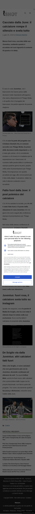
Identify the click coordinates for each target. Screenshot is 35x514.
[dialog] (17, 257)
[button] (17, 254)
